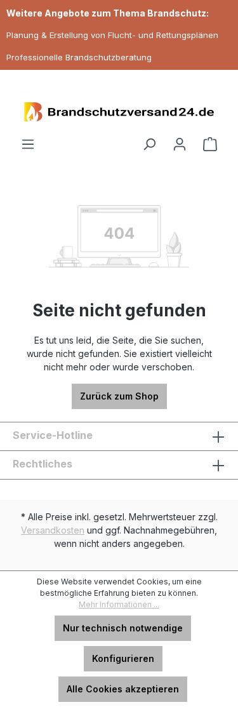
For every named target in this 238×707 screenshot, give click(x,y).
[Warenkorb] (210, 144)
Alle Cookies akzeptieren (123, 688)
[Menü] (28, 144)
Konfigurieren (123, 658)
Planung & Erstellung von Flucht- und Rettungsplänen (112, 35)
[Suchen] (149, 144)
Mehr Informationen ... (119, 604)
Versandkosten (52, 530)
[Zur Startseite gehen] (119, 111)
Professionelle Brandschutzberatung (79, 57)
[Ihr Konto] (179, 144)
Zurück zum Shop (119, 396)
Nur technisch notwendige (123, 628)
